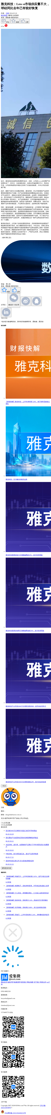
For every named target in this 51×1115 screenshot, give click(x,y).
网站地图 (30, 982)
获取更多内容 (6, 868)
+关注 (4, 786)
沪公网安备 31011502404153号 (15, 1113)
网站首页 (4, 982)
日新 (7, 13)
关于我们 (37, 982)
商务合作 (43, 982)
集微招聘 (17, 982)
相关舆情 (4, 15)
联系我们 (24, 982)
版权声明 (10, 982)
